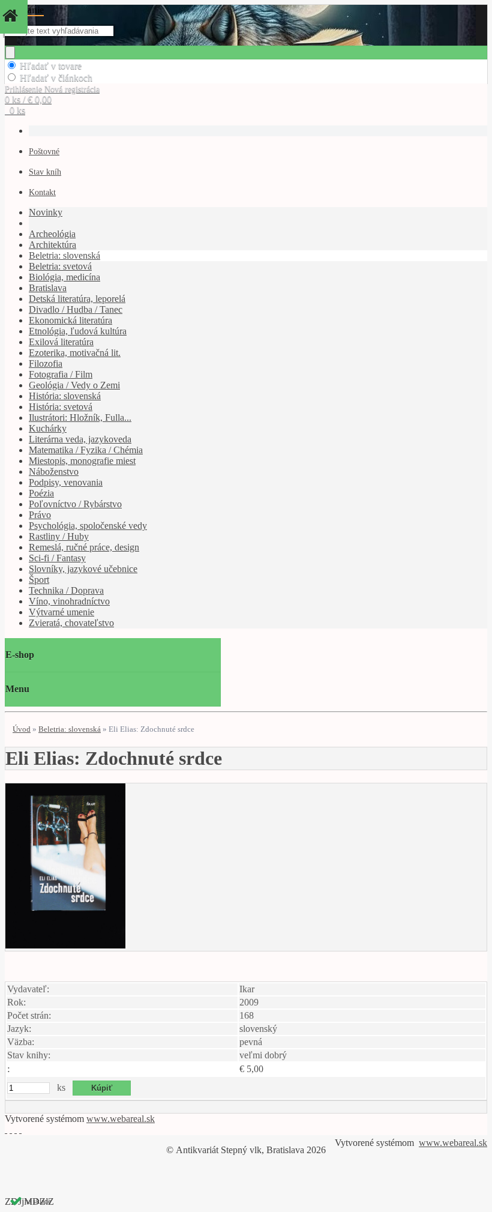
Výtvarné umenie (61, 612)
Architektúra (52, 245)
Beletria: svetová (60, 266)
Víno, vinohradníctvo (69, 601)
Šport (39, 579)
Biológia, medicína (64, 277)
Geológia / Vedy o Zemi (74, 385)
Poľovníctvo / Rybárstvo (75, 504)
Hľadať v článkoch (56, 78)
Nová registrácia (72, 89)
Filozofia (45, 363)
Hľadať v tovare (51, 66)
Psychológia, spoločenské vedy (88, 525)
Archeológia (52, 234)
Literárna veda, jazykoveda (80, 439)
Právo (40, 515)
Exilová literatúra (61, 342)
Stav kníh (45, 171)
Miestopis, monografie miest (82, 461)
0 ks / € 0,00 (28, 99)
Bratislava (48, 288)
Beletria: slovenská (64, 255)
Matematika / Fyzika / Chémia (86, 450)
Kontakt (42, 192)
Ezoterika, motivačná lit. (75, 353)
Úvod (22, 729)
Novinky (45, 212)
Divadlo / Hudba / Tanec (75, 309)
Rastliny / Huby (59, 536)
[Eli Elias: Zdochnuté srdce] (65, 945)
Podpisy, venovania (66, 482)
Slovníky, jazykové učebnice (83, 569)
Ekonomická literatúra (70, 320)
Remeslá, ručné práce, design (84, 547)
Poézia (41, 493)
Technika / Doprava (66, 590)
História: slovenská (65, 396)
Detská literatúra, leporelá (77, 299)
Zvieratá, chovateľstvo (71, 623)
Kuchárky (48, 428)
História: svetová (60, 407)
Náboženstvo (54, 471)
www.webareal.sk (120, 1119)
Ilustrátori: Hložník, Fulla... (80, 417)
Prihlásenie (24, 89)
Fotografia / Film (60, 374)
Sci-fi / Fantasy (57, 558)
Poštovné (44, 151)
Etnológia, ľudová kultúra (78, 331)
